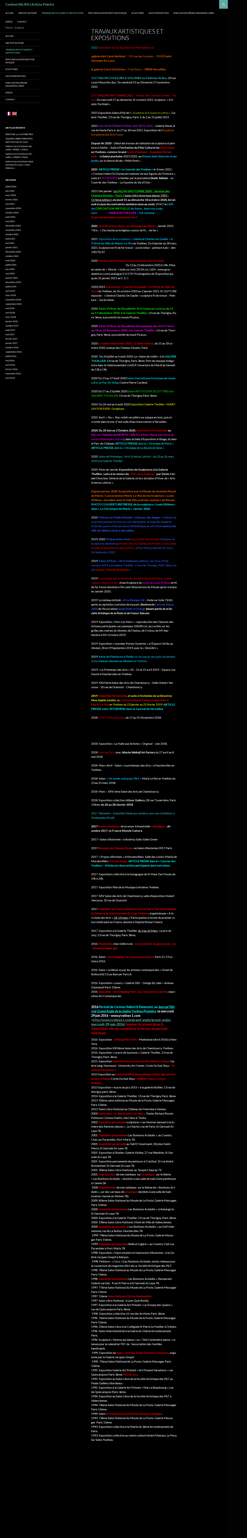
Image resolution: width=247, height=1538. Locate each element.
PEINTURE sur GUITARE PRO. (19, 134)
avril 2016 (10, 364)
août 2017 (10, 330)
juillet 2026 (10, 186)
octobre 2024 (11, 212)
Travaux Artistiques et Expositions (62, 13)
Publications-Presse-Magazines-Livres (193, 13)
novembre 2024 (13, 208)
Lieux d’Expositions (158, 13)
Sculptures (137, 13)
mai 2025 (9, 203)
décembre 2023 (13, 225)
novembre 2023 (13, 230)
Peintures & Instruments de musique (107, 13)
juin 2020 (9, 269)
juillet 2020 (10, 264)
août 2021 (10, 238)
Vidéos (8, 21)
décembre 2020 (13, 251)
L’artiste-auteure (27, 13)
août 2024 (10, 217)
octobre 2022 (11, 234)
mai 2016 (9, 360)
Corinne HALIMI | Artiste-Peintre (29, 4)
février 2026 (11, 199)
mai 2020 (9, 273)
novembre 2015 (13, 373)
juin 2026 (9, 190)
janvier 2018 (11, 321)
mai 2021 (9, 243)
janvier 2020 (11, 277)
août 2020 (10, 260)
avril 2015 (10, 378)
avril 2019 (10, 291)
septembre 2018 (13, 304)
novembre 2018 (13, 299)
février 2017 (11, 338)
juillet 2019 (10, 286)
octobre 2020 (11, 256)
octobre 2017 (11, 325)
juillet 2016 (10, 356)
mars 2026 (10, 195)
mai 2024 (9, 221)
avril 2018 (10, 312)
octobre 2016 (11, 347)
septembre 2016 (13, 351)
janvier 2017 (11, 343)
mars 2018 (10, 317)
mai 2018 (9, 308)
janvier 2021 (11, 247)
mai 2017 (9, 334)
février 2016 (11, 369)
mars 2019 (10, 295)
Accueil (9, 13)
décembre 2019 (13, 282)
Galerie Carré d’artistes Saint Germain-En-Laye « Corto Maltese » (19, 164)
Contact (22, 21)
